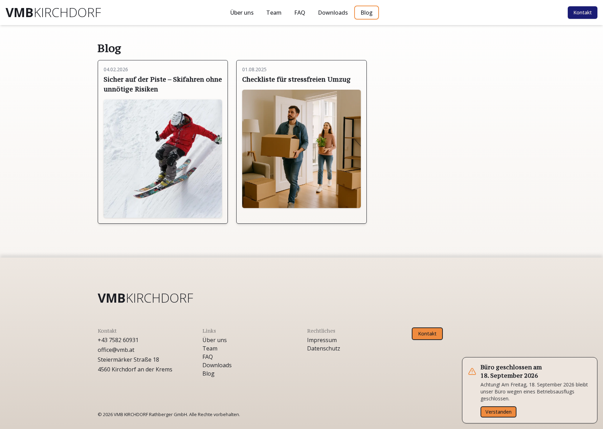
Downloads (333, 12)
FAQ (299, 12)
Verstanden (498, 411)
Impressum (322, 340)
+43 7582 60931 (118, 340)
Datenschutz (323, 348)
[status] (529, 390)
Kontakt (582, 12)
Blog (366, 12)
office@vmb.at (116, 350)
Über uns (242, 12)
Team (274, 12)
